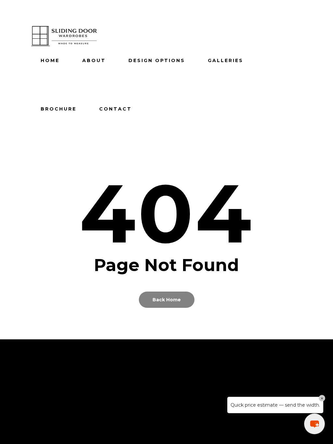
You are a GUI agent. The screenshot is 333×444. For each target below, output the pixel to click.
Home (50, 60)
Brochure (58, 109)
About (94, 60)
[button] (314, 423)
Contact (115, 109)
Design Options (156, 60)
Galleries (225, 60)
